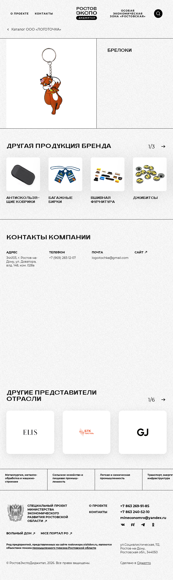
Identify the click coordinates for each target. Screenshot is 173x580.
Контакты (44, 13)
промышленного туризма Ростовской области (64, 547)
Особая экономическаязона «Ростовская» (128, 13)
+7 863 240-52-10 (135, 512)
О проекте (20, 13)
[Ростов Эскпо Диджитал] (86, 13)
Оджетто (144, 563)
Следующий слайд (163, 146)
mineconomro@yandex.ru (143, 518)
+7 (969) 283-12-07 (62, 258)
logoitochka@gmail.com (110, 258)
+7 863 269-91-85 (134, 506)
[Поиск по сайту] (158, 13)
